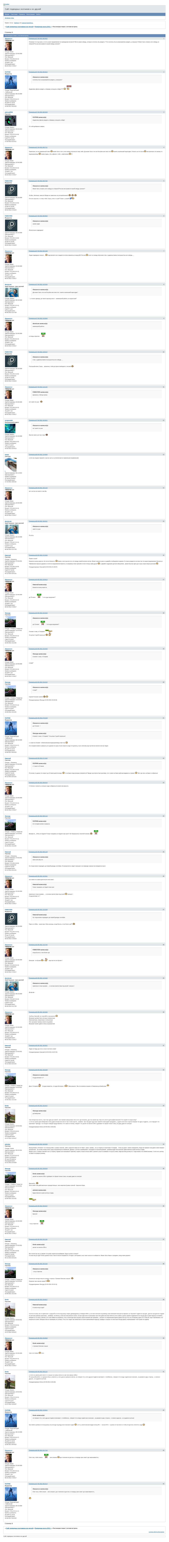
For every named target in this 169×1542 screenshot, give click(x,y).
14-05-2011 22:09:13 (41, 579)
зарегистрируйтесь (27, 23)
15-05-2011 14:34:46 (41, 978)
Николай (8, 555)
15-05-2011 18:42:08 (41, 1070)
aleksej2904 (9, 112)
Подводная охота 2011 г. (43, 27)
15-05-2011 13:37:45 (41, 944)
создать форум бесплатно (156, 1532)
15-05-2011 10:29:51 (41, 876)
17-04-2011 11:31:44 (41, 387)
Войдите (16, 23)
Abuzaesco (8, 38)
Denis (7, 1106)
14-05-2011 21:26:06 (41, 555)
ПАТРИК (7, 72)
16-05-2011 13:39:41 (41, 1410)
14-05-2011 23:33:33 (41, 613)
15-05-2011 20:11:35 (41, 1239)
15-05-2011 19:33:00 (41, 1144)
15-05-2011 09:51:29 (41, 852)
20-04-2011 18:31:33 (41, 488)
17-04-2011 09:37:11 (41, 147)
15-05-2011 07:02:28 (41, 718)
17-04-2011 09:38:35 (41, 216)
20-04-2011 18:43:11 (41, 521)
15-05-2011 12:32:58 (41, 909)
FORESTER (8, 181)
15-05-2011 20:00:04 (41, 1168)
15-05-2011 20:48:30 (41, 1338)
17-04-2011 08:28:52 (41, 38)
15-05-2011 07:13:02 (41, 758)
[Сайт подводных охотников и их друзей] (6, 4)
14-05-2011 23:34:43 (41, 648)
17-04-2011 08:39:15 (41, 72)
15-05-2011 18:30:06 (41, 1012)
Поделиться (32, 38)
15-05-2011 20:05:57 (41, 1206)
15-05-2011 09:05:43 (41, 782)
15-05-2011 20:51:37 (41, 1371)
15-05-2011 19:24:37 (41, 1105)
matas (7, 454)
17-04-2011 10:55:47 (41, 352)
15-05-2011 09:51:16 (41, 816)
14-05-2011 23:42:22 (41, 682)
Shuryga (7, 613)
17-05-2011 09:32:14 (41, 1483)
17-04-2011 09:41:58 (41, 251)
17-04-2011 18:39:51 (41, 420)
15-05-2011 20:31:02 (41, 1263)
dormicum (8, 284)
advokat (7, 1144)
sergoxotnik (9, 420)
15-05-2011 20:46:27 (41, 1299)
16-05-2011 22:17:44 (41, 1450)
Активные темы (9, 18)
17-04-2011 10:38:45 (41, 318)
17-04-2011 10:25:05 (41, 284)
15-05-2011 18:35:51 (41, 1045)
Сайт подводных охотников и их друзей (19, 27)
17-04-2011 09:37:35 (41, 181)
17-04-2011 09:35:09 (41, 112)
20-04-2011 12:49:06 (41, 454)
